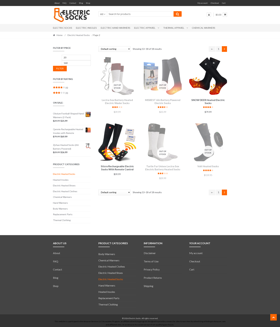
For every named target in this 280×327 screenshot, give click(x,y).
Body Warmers (60, 208)
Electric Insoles (86, 27)
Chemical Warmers (203, 27)
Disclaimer (150, 253)
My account (203, 3)
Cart (224, 3)
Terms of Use (151, 261)
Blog (81, 3)
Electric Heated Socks (79, 35)
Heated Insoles (61, 179)
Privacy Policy (152, 269)
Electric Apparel (144, 27)
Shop (88, 3)
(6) (60, 87)
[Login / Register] (209, 14)
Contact (72, 3)
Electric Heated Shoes (64, 185)
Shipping (148, 285)
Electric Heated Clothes (65, 191)
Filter (60, 68)
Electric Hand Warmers (115, 27)
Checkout (214, 3)
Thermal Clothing (62, 220)
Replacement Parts (62, 214)
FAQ (64, 3)
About (57, 3)
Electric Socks (62, 27)
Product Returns (153, 277)
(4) (60, 93)
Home (60, 35)
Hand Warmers (60, 202)
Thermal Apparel (173, 27)
